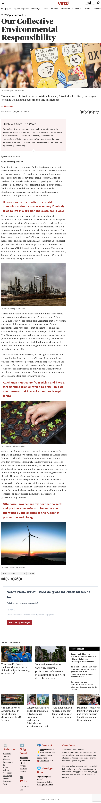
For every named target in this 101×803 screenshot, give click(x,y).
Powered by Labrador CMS (50, 799)
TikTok (22, 763)
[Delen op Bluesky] (97, 112)
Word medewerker (89, 5)
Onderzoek (7, 773)
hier (77, 772)
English (6, 778)
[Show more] (34, 151)
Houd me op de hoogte (19, 622)
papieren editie (46, 785)
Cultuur (87, 8)
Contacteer (44, 761)
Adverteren (44, 752)
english (31, 574)
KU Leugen (7, 776)
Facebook (24, 758)
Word (42, 750)
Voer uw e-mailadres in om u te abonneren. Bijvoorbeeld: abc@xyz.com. (31, 615)
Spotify (23, 771)
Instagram (24, 760)
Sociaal (45, 8)
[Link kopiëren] (93, 112)
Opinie (78, 8)
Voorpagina (6, 8)
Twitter (23, 766)
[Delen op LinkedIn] (90, 112)
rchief (39, 779)
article (21, 574)
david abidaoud (9, 574)
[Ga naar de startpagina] (63, 3)
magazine (44, 776)
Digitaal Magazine (21, 8)
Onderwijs (35, 8)
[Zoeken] (98, 3)
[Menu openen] (3, 3)
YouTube (23, 768)
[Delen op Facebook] (82, 112)
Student (54, 8)
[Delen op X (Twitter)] (86, 112)
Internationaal (67, 8)
